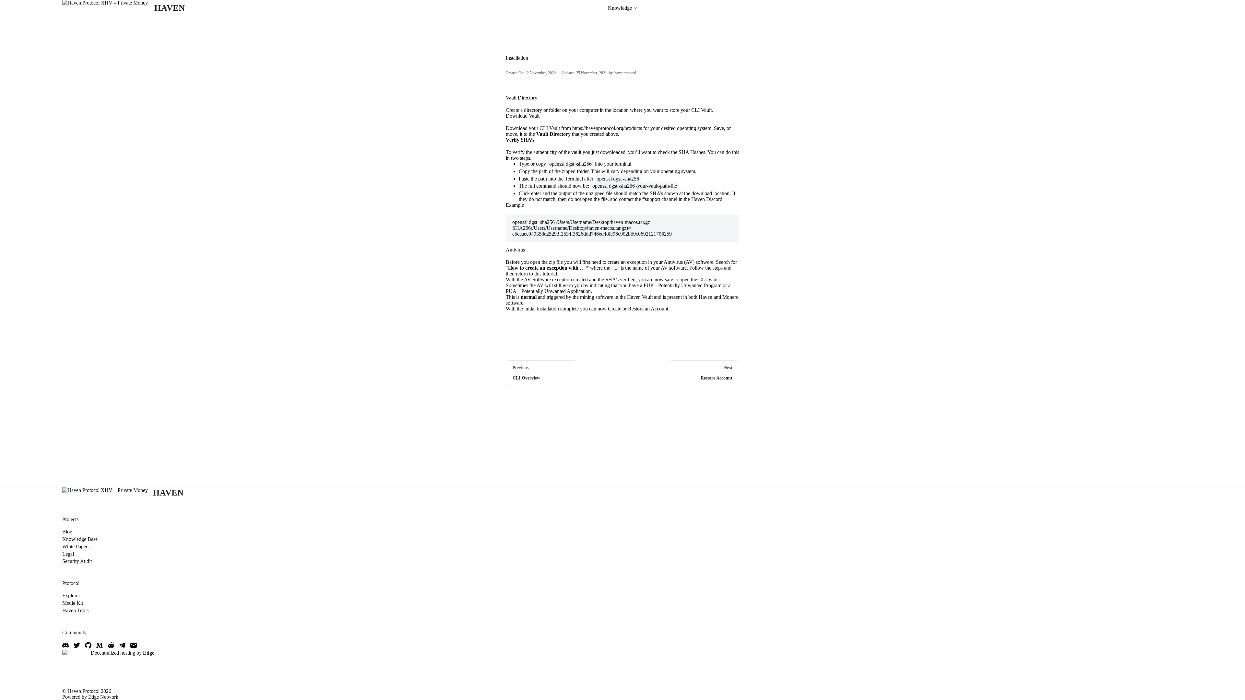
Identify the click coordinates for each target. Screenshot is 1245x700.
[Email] (133, 645)
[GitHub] (88, 645)
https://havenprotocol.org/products (607, 128)
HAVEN (169, 8)
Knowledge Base (80, 539)
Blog (67, 531)
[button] (636, 8)
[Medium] (99, 645)
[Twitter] (77, 645)
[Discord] (65, 645)
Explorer (71, 595)
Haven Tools (75, 610)
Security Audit (77, 561)
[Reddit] (111, 645)
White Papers (75, 546)
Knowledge (620, 8)
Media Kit (72, 603)
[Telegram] (122, 645)
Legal (68, 554)
